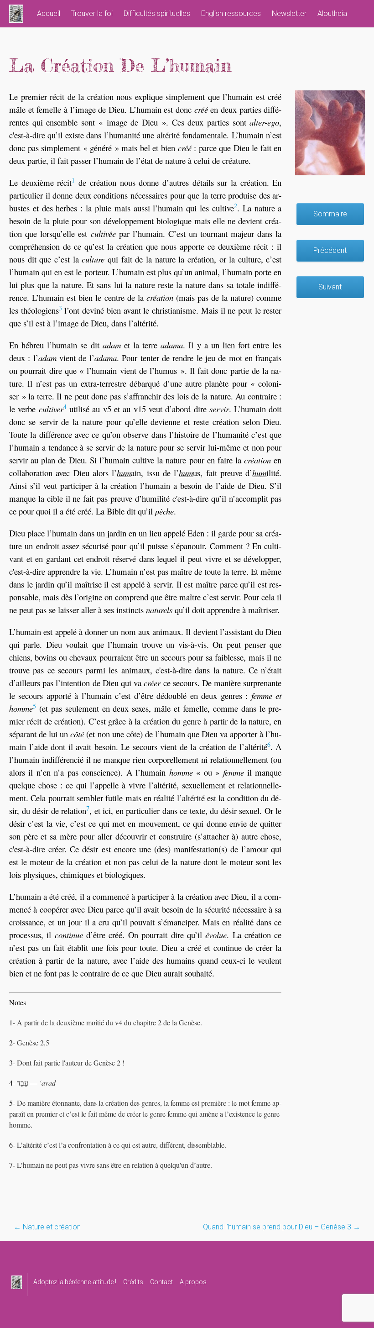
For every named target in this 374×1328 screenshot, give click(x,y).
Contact (161, 1282)
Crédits (133, 1282)
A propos (193, 1282)
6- (12, 1145)
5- (12, 1103)
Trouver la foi (92, 13)
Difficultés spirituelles (157, 13)
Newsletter (289, 13)
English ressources (231, 13)
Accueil (48, 13)
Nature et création (47, 1227)
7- (12, 1165)
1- (12, 1022)
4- (12, 1082)
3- (12, 1062)
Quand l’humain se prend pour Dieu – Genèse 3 (281, 1227)
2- (12, 1042)
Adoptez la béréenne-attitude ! (74, 1282)
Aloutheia (332, 13)
